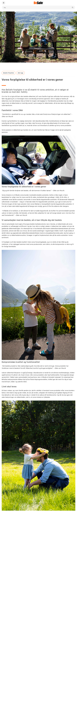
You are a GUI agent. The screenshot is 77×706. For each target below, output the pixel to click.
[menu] (3, 3)
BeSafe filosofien (8, 73)
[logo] (38, 2)
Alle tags (20, 73)
